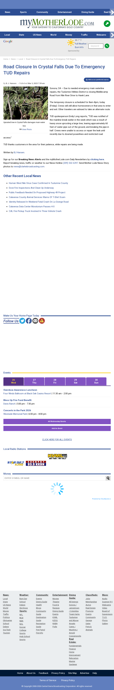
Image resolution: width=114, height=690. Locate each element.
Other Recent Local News (22, 176)
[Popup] (107, 23)
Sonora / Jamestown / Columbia (74, 608)
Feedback (43, 673)
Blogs (38, 608)
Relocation (73, 658)
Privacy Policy (58, 673)
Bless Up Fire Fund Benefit (17, 400)
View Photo (27, 129)
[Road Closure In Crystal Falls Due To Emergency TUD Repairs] (25, 118)
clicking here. (97, 159)
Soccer (22, 627)
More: (105, 595)
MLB (21, 618)
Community (42, 12)
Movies (56, 599)
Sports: (23, 611)
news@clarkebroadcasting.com (29, 166)
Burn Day (23, 599)
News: (6, 595)
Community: (42, 595)
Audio (104, 599)
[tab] (13, 381)
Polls (55, 627)
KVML (55, 617)
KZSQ (55, 620)
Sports (23, 12)
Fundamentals (75, 646)
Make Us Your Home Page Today (21, 315)
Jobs (88, 599)
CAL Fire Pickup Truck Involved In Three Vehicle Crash (35, 211)
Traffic (84, 35)
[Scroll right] (112, 12)
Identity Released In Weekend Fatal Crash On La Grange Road (39, 201)
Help (95, 673)
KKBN (55, 623)
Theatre (56, 602)
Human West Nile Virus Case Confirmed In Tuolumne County (38, 183)
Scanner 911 (107, 602)
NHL (21, 624)
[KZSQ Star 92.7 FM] (14, 462)
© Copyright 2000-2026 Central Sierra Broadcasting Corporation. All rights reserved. (57, 686)
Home (20, 673)
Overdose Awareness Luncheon (20, 390)
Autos (88, 605)
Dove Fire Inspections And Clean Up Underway (31, 188)
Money (68, 35)
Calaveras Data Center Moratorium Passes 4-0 (31, 206)
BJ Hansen (19, 152)
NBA (21, 621)
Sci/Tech (7, 630)
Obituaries (7, 620)
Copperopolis (75, 636)
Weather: (24, 595)
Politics (6, 617)
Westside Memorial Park (15, 414)
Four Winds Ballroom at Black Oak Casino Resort (27, 393)
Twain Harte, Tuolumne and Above (74, 617)
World (53, 35)
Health (39, 605)
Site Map (72, 673)
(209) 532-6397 (70, 163)
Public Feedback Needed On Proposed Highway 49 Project (37, 192)
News (7, 12)
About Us (30, 673)
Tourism (6, 633)
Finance (72, 649)
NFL (21, 615)
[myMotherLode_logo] (57, 23)
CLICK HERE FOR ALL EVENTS (57, 439)
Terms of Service (47, 680)
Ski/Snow (23, 608)
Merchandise (91, 602)
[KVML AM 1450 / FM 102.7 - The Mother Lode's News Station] (57, 456)
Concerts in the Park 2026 (17, 410)
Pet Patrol (40, 630)
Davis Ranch (9, 403)
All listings (73, 602)
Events (39, 599)
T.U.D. (104, 617)
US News (37, 35)
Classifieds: (92, 595)
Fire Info (39, 633)
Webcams (101, 35)
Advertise (84, 673)
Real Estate (90, 608)
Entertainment (65, 12)
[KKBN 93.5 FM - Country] (35, 462)
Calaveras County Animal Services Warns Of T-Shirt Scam (37, 197)
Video (104, 608)
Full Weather (81, 44)
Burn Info (79, 47)
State (21, 35)
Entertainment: (60, 595)
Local (7, 35)
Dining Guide (87, 12)
